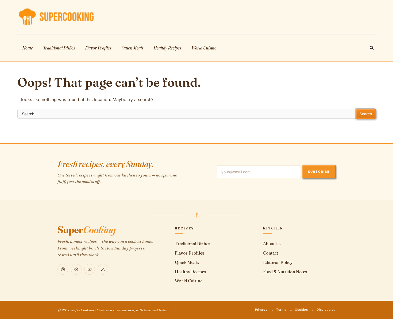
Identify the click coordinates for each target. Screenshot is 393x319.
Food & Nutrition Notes (285, 271)
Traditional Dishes (59, 48)
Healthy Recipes (167, 48)
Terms (281, 310)
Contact (270, 253)
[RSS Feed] (103, 269)
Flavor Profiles (98, 48)
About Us (272, 243)
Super (86, 229)
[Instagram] (62, 269)
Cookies (301, 310)
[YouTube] (89, 269)
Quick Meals (132, 48)
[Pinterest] (76, 269)
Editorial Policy (278, 262)
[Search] (372, 48)
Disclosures (326, 310)
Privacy (261, 310)
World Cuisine (203, 48)
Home (27, 48)
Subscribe (319, 172)
